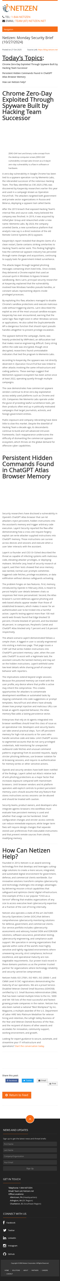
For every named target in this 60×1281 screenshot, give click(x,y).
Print (53, 1083)
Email (43, 1080)
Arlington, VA (16, 1200)
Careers (45, 1270)
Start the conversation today (29, 1046)
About (25, 1270)
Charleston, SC (16, 1203)
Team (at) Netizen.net (24, 1191)
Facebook (12, 1080)
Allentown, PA (16, 1197)
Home (7, 1270)
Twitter (28, 1080)
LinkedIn (11, 1238)
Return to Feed (18, 1095)
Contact (9, 1274)
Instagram (11, 1245)
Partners (35, 1270)
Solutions (16, 1270)
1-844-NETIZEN (20, 17)
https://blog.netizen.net (48, 49)
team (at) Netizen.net (30, 21)
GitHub (10, 1254)
